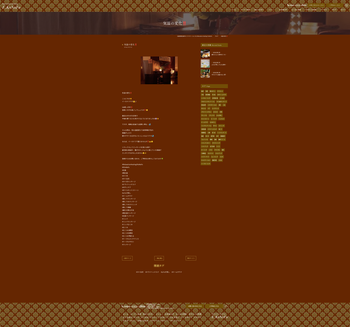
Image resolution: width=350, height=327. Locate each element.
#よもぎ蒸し (165, 272)
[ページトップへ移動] (226, 306)
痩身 (202, 136)
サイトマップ (175, 321)
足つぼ (213, 132)
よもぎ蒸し (219, 115)
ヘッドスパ (221, 119)
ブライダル (217, 150)
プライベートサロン (206, 112)
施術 (202, 91)
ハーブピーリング (205, 163)
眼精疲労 (223, 136)
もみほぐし (213, 122)
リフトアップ (204, 146)
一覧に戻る (159, 258)
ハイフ (218, 146)
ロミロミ (215, 112)
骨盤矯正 (203, 132)
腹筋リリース (222, 139)
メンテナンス (215, 108)
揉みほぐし (212, 91)
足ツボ (207, 136)
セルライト (210, 153)
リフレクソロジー (205, 143)
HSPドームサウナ (221, 94)
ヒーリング (214, 119)
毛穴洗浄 (212, 146)
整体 (223, 150)
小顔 (209, 132)
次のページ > (191, 258)
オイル (215, 125)
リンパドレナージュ (206, 125)
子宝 (202, 94)
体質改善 (203, 129)
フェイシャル (204, 139)
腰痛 (211, 139)
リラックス (211, 115)
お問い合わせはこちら (316, 5)
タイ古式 (222, 98)
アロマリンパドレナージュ (208, 101)
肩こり (220, 129)
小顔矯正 (203, 153)
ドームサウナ (204, 122)
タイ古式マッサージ (222, 101)
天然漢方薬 (215, 98)
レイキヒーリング (205, 98)
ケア (209, 108)
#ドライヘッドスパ (152, 272)
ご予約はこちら (335, 5)
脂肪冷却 (214, 160)
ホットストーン (205, 119)
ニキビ (210, 150)
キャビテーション (205, 160)
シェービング (214, 156)
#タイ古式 (139, 272)
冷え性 (213, 94)
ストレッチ (221, 125)
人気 (224, 105)
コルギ (221, 156)
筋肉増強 (208, 94)
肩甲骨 (212, 136)
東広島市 (203, 105)
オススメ (203, 108)
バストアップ (218, 153)
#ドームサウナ (177, 272)
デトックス (204, 115)
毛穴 (217, 136)
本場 (221, 112)
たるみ (220, 160)
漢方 (220, 105)
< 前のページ (127, 258)
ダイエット (220, 91)
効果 (207, 91)
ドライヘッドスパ (212, 129)
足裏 (215, 139)
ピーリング (204, 150)
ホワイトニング (216, 143)
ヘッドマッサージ (221, 132)
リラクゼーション (212, 105)
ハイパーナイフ (205, 156)
